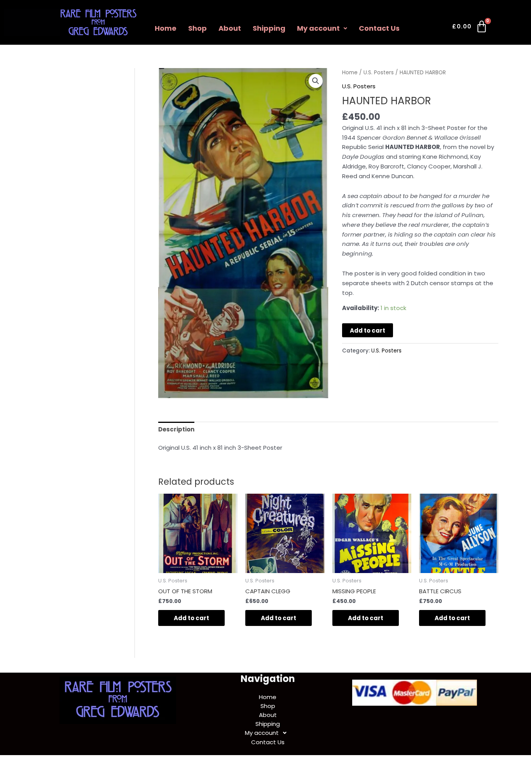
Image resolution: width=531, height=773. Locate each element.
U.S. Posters (378, 72)
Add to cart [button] (191, 618)
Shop (197, 28)
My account (318, 28)
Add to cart (367, 330)
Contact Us (379, 28)
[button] (322, 28)
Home (165, 28)
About (229, 28)
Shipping (269, 28)
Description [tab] (176, 429)
